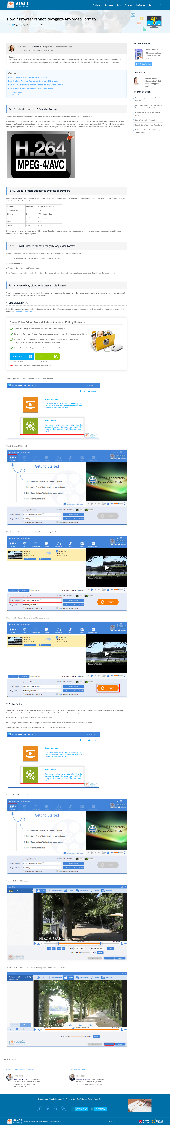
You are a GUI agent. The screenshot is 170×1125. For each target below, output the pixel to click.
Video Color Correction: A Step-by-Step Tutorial (147, 131)
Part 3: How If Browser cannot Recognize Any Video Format (35, 85)
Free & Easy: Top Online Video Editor (148, 125)
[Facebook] (39, 1108)
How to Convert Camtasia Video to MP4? (21, 1069)
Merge (32, 339)
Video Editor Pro (152, 50)
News (46, 1099)
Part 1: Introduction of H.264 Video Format (27, 77)
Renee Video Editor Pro (23, 312)
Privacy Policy (87, 1099)
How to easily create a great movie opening (148, 99)
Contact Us (60, 1099)
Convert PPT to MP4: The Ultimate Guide (148, 114)
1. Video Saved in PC (18, 92)
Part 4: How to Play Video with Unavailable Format (31, 88)
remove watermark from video (49, 342)
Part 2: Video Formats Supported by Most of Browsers (33, 81)
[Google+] (63, 1108)
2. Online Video (16, 95)
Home (40, 1099)
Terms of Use (71, 1099)
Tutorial (52, 1099)
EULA (79, 1099)
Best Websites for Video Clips (146, 120)
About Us (97, 1099)
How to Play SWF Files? (77, 1069)
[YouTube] (55, 1108)
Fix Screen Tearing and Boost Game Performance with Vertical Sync (148, 106)
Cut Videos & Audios (22, 334)
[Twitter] (47, 1108)
